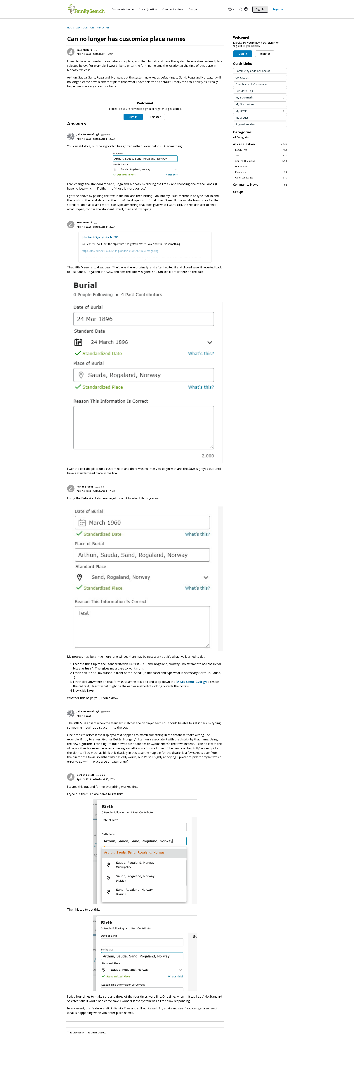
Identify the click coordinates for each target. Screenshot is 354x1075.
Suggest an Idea (245, 124)
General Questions (261, 161)
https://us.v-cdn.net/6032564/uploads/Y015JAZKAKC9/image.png (120, 251)
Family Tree (261, 150)
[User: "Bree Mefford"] (70, 52)
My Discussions (244, 104)
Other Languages (261, 177)
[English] (86, 9)
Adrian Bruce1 (85, 486)
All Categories (241, 137)
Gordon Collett (85, 774)
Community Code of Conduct (252, 71)
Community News (260, 185)
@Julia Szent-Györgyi (192, 682)
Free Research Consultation (251, 84)
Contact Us (242, 77)
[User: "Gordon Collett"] (70, 777)
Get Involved (261, 166)
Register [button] (155, 117)
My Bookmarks (259, 97)
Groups (238, 192)
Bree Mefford (84, 50)
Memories (261, 172)
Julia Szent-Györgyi (88, 134)
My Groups (242, 117)
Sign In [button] (133, 117)
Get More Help (244, 91)
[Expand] (145, 260)
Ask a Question (260, 144)
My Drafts (259, 111)
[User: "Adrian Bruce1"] (70, 488)
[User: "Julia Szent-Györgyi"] (70, 136)
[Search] (240, 9)
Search (261, 155)
